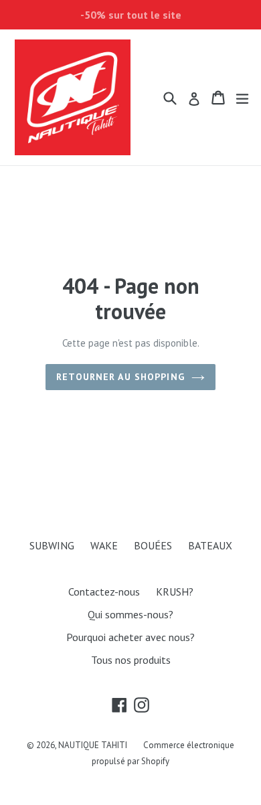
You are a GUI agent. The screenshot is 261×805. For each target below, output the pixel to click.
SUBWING (51, 545)
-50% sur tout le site (130, 14)
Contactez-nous (104, 591)
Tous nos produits (131, 659)
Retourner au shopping (120, 377)
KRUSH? (174, 591)
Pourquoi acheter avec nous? (130, 637)
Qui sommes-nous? (130, 614)
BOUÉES (153, 545)
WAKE (104, 545)
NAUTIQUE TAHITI (92, 745)
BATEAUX (210, 545)
